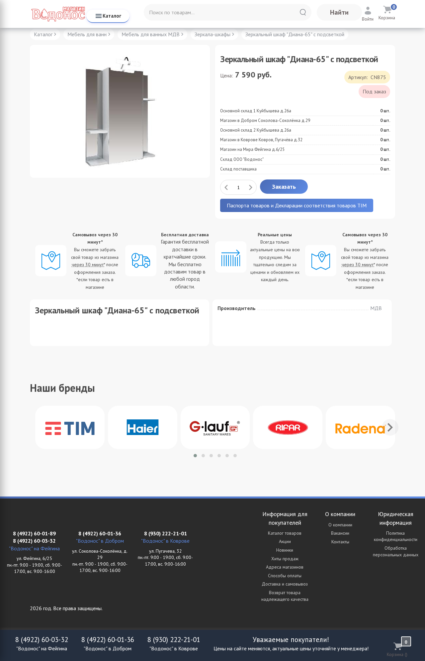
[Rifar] (288, 427)
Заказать (284, 186)
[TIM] (70, 427)
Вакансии (340, 533)
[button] (195, 455)
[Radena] (360, 427)
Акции (285, 541)
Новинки (284, 550)
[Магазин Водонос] (58, 13)
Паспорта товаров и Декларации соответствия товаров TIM (297, 205)
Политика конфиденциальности (395, 536)
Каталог (112, 16)
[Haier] (143, 427)
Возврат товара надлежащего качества (284, 596)
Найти (339, 12)
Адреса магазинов (284, 567)
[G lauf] (215, 427)
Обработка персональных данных (395, 551)
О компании (340, 525)
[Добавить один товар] (251, 187)
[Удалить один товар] (226, 187)
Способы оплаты (284, 576)
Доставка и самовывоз (285, 584)
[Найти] (302, 12)
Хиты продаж (284, 559)
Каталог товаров (284, 533)
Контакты (340, 542)
